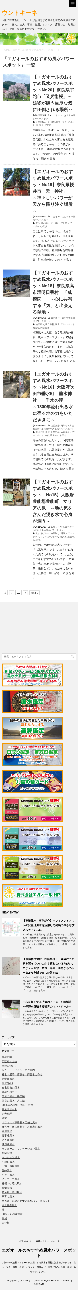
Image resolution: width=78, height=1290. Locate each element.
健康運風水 (8, 1144)
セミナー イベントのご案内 (18, 1070)
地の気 (55, 536)
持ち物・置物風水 (12, 1192)
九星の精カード (11, 1091)
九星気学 (55, 425)
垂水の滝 (40, 432)
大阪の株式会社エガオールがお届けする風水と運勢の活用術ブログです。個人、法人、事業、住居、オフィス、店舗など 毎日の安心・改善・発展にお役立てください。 (39, 1267)
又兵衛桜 (40, 122)
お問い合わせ (24, 1241)
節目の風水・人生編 (13, 1100)
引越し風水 (8, 1161)
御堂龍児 (44, 327)
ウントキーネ (23, 12)
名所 (47, 122)
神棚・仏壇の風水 (12, 1183)
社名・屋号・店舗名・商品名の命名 (22, 1074)
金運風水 (7, 1131)
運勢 (4, 1118)
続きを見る (48, 158)
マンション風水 (11, 1157)
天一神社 (55, 223)
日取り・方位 (67, 425)
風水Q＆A (7, 1083)
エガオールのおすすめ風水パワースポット (53, 429)
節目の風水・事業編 (13, 1096)
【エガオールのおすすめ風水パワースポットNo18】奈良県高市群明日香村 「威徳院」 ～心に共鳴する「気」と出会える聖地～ (53, 292)
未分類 (5, 1222)
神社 (47, 435)
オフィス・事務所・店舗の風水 (19, 1122)
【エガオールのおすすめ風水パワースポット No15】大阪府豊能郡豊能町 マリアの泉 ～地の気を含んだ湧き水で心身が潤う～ (53, 501)
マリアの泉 (45, 536)
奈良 (41, 125)
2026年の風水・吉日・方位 (17, 1105)
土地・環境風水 (11, 1166)
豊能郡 (70, 536)
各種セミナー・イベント (48, 1241)
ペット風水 (8, 1174)
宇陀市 (48, 125)
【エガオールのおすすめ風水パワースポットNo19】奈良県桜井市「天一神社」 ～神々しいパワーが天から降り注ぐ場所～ (53, 191)
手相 (4, 1218)
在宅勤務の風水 (11, 1087)
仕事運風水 (8, 1135)
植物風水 (7, 1187)
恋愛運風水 (8, 1078)
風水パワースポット (65, 324)
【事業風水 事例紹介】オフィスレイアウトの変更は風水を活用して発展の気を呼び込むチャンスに (48, 925)
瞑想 (44, 226)
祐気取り (65, 432)
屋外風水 (7, 1170)
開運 (58, 122)
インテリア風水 (11, 1179)
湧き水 (63, 536)
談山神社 (45, 223)
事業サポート (9, 1109)
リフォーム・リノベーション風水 (21, 1148)
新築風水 (7, 1153)
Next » (34, 593)
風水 (53, 122)
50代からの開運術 (12, 1214)
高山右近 (37, 540)
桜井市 (64, 223)
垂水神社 (54, 435)
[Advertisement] (29, 628)
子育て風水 (8, 1196)
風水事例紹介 (9, 1205)
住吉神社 (45, 533)
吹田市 (63, 435)
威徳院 (36, 327)
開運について (9, 1065)
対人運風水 (8, 1139)
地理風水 (40, 324)
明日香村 (49, 324)
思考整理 (7, 1113)
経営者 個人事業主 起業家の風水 (22, 1126)
